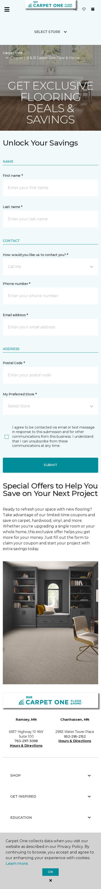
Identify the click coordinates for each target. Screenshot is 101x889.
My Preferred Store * (19, 394)
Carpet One (13, 53)
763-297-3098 (26, 741)
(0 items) (92, 9)
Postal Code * (14, 363)
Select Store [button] (47, 32)
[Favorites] (83, 9)
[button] (75, 9)
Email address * (15, 315)
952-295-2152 (75, 736)
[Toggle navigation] (7, 9)
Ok (50, 872)
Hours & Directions (26, 745)
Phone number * (16, 283)
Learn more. (17, 863)
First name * (13, 175)
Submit (50, 465)
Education (21, 817)
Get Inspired (23, 796)
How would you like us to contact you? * (35, 254)
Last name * (12, 206)
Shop (15, 775)
